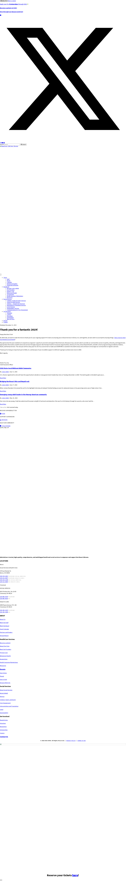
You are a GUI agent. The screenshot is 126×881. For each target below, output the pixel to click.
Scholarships (10, 317)
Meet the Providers (5, 649)
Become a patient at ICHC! (8, 8)
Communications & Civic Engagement (17, 310)
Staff (8, 279)
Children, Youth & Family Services (16, 300)
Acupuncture (10, 294)
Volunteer (9, 313)
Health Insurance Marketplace (15, 296)
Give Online (3, 673)
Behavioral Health (12, 293)
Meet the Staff (4, 623)
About (5, 277)
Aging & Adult (4, 693)
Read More (3, 378)
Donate (5, 320)
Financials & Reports (12, 285)
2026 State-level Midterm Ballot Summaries (15, 368)
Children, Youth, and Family (8, 700)
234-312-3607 (4, 578)
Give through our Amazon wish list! (11, 12)
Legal (1, 710)
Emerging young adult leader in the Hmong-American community (23, 394)
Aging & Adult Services (13, 302)
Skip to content (12, 1)
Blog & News (10, 319)
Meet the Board (4, 626)
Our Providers (10, 290)
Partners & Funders (12, 283)
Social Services (7, 299)
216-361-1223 (4, 610)
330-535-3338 (4, 580)
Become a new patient (13, 288)
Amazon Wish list (5, 683)
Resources (9, 297)
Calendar (9, 282)
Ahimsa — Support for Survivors (16, 303)
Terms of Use (81, 740)
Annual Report (4, 636)
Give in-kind (3, 680)
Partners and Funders (6, 632)
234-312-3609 (4, 582)
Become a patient (5, 643)
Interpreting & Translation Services (16, 305)
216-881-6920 (4, 599)
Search (2, 144)
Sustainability (4, 713)
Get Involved (7, 311)
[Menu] (0, 274)
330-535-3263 (4, 576)
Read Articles (4, 720)
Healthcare (6, 287)
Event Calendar (4, 629)
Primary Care (10, 291)
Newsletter (10, 316)
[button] (0, 15)
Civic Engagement (5, 703)
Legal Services (11, 307)
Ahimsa (2, 697)
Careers (9, 314)
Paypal (2, 676)
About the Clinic (4, 646)
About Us (2, 619)
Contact (5, 322)
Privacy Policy (71, 740)
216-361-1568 (4, 612)
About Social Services (6, 690)
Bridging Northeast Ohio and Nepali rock (14, 381)
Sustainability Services (13, 308)
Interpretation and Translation (9, 706)
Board (8, 280)
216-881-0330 (4, 597)
